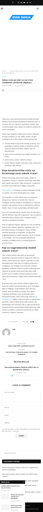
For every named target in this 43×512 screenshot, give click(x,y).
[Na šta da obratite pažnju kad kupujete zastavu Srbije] (5, 496)
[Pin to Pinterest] (31, 322)
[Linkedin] (21, 2)
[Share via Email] (33, 322)
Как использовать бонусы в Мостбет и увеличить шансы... (21, 368)
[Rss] (30, 2)
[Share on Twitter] (29, 322)
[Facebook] (12, 2)
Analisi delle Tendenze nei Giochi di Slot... (10, 487)
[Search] (41, 9)
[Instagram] (18, 2)
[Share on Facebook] (27, 322)
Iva (10, 85)
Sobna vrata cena (8, 190)
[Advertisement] (21, 47)
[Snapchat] (27, 2)
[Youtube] (24, 2)
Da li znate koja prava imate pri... (17, 506)
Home (4, 71)
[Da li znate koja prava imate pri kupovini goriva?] (5, 507)
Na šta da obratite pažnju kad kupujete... (17, 496)
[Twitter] (15, 2)
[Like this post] (24, 322)
